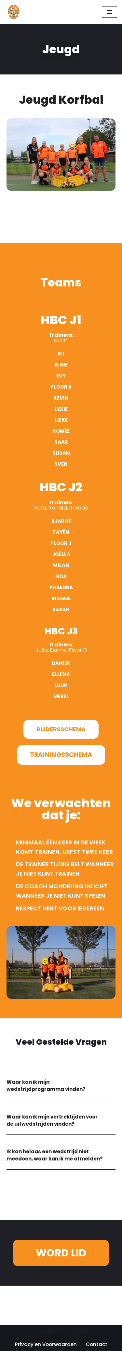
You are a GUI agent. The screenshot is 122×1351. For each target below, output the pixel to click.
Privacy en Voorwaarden (46, 1344)
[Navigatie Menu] (109, 12)
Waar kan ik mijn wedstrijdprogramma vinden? (46, 1086)
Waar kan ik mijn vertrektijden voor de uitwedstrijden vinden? (52, 1120)
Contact (96, 1344)
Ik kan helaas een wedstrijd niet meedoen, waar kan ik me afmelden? (55, 1155)
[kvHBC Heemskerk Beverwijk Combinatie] (14, 12)
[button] (61, 1086)
